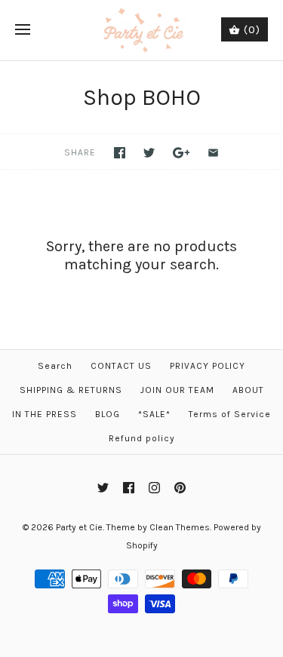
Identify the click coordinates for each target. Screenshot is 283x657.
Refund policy (142, 438)
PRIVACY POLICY (207, 366)
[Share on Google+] (181, 152)
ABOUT (248, 390)
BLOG (107, 414)
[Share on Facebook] (119, 152)
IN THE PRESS (44, 414)
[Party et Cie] (141, 30)
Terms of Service (230, 414)
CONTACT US (121, 366)
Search (55, 366)
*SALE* (154, 414)
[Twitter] (103, 487)
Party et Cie (79, 527)
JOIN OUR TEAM (177, 390)
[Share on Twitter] (149, 152)
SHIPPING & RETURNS (71, 390)
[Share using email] (213, 152)
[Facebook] (128, 487)
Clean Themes (179, 527)
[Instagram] (154, 487)
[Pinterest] (180, 487)
